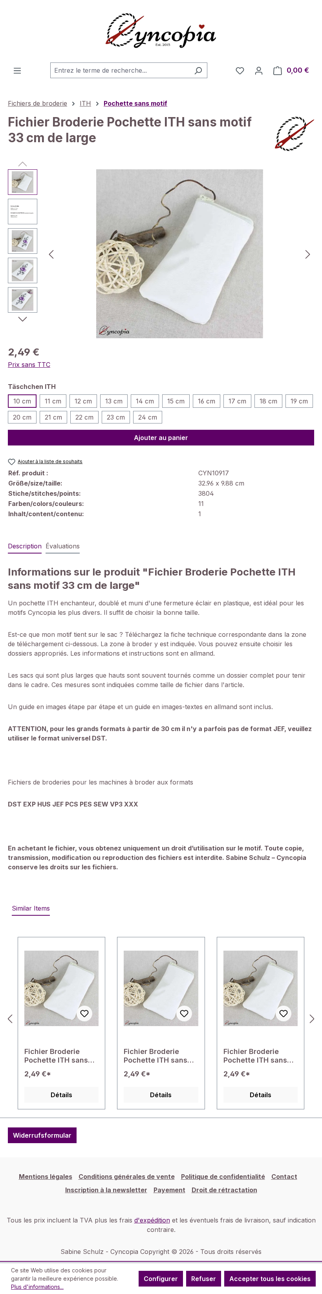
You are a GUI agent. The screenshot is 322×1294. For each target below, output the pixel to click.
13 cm (114, 401)
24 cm (147, 417)
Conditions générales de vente (127, 1176)
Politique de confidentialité (223, 1176)
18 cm (268, 401)
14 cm (145, 401)
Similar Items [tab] (31, 908)
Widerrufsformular (42, 1135)
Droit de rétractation (224, 1190)
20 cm (22, 417)
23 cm (116, 417)
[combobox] (119, 70)
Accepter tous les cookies (270, 1279)
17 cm (237, 401)
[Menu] (17, 70)
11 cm (53, 401)
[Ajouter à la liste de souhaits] (84, 1013)
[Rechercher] (198, 70)
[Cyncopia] (294, 134)
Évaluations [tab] (63, 546)
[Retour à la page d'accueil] (161, 31)
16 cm (206, 401)
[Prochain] (308, 254)
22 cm (84, 417)
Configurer (161, 1279)
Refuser (203, 1279)
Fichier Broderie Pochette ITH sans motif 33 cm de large (260, 1056)
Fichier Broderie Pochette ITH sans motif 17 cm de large (60, 1056)
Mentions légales (45, 1176)
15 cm (176, 401)
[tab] (25, 546)
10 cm (22, 401)
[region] (161, 253)
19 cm (299, 401)
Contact (284, 1176)
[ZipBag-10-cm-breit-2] (179, 253)
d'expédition (152, 1220)
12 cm (83, 401)
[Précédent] (51, 254)
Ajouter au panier (161, 438)
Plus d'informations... (37, 1286)
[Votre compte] (258, 70)
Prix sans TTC (29, 364)
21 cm (53, 417)
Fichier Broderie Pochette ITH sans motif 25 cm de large (160, 1056)
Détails (61, 1095)
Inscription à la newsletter (106, 1190)
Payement (169, 1190)
